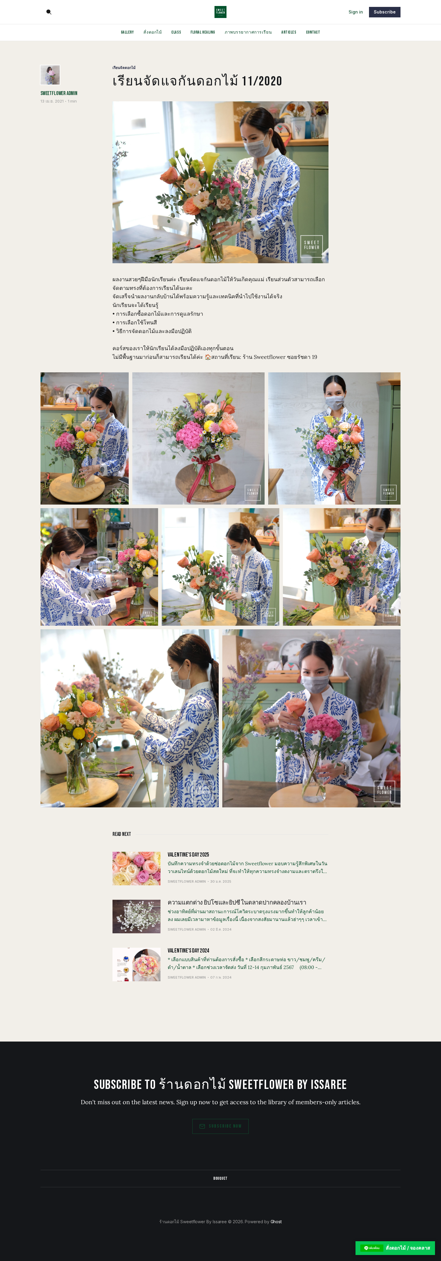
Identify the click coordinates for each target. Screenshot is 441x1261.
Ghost (276, 1221)
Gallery (127, 32)
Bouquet (220, 1178)
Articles (288, 32)
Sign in (356, 11)
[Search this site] (49, 12)
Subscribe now (225, 1126)
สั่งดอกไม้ (152, 32)
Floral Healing (202, 32)
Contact (313, 32)
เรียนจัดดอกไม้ (124, 67)
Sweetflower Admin (58, 93)
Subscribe (385, 11)
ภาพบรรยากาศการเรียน (248, 32)
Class (176, 32)
